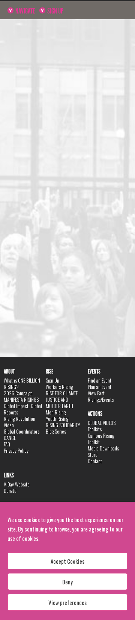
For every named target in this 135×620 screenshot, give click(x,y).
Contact (95, 461)
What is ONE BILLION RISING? (22, 383)
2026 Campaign (18, 393)
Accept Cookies (67, 561)
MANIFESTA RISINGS (21, 399)
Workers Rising (59, 386)
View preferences (67, 602)
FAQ (7, 444)
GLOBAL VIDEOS (102, 422)
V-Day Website (17, 484)
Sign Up (54, 10)
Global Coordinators (21, 431)
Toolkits (95, 429)
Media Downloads (103, 448)
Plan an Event (99, 386)
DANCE (10, 437)
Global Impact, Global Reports (23, 409)
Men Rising (56, 412)
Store (93, 454)
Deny (67, 582)
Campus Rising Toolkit (101, 439)
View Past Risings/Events (101, 396)
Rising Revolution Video (19, 422)
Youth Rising (57, 418)
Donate (10, 490)
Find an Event (99, 380)
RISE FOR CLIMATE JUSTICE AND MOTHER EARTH (62, 399)
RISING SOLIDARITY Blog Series (63, 428)
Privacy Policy (16, 450)
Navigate (24, 10)
